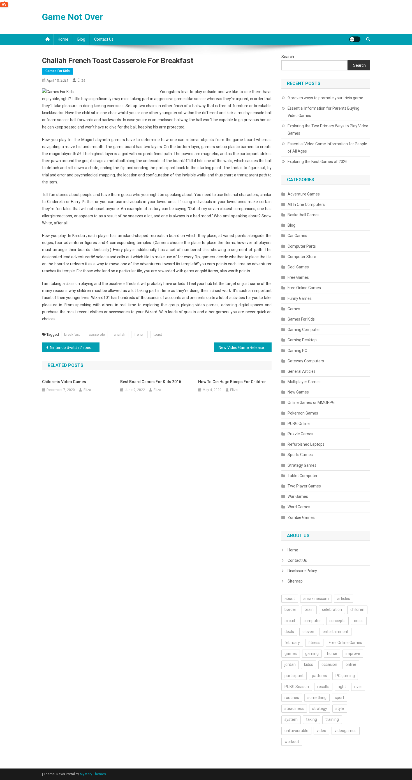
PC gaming (345, 675)
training (332, 719)
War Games (298, 496)
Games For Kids (57, 71)
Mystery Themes (93, 774)
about (289, 598)
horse (332, 653)
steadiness (294, 708)
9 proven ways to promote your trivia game (325, 98)
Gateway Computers (306, 361)
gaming (312, 653)
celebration (332, 609)
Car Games (297, 235)
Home (63, 39)
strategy (319, 708)
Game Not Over (72, 16)
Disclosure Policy (302, 571)
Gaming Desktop (302, 340)
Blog (81, 39)
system (291, 719)
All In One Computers (306, 204)
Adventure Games (304, 194)
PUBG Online (299, 423)
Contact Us (104, 39)
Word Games (299, 507)
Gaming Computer (304, 329)
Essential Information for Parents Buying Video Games (323, 112)
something (317, 697)
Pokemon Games (303, 413)
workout (291, 741)
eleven (308, 631)
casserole (97, 334)
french (139, 334)
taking (311, 719)
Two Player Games (304, 486)
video (321, 730)
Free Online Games (304, 288)
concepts (337, 620)
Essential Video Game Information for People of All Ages (327, 147)
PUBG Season (296, 686)
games (290, 653)
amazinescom (316, 598)
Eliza (81, 80)
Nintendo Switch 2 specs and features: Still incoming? (74, 347)
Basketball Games (304, 215)
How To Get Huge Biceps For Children (232, 381)
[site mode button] (354, 39)
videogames (346, 730)
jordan (290, 664)
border (290, 609)
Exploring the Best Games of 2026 (318, 161)
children (357, 609)
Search (287, 56)
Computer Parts (302, 246)
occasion (329, 664)
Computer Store (302, 256)
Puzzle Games (300, 434)
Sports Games (300, 454)
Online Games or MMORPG (311, 402)
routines (291, 697)
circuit (289, 620)
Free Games (298, 277)
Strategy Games (302, 465)
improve (353, 653)
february (292, 642)
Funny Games (300, 298)
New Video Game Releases (242, 347)
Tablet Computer (303, 475)
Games (294, 309)
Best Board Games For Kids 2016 (150, 381)
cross (359, 620)
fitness (314, 642)
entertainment (335, 631)
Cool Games (298, 267)
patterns (319, 675)
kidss (308, 664)
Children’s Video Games (64, 381)
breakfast (72, 334)
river (358, 686)
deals (289, 631)
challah (119, 334)
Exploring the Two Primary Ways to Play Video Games (328, 129)
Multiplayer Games (304, 381)
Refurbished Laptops (306, 444)
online (351, 664)
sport (339, 697)
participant (294, 675)
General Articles (302, 371)
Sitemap (295, 581)
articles (343, 598)
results (323, 686)
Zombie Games (301, 517)
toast (158, 334)
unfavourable (296, 730)
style (339, 708)
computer (312, 620)
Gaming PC (297, 350)
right (342, 686)
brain (309, 609)
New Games (298, 392)
